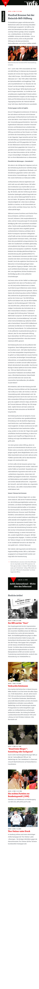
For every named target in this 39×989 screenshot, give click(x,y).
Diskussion (3, 16)
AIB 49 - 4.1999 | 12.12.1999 (15, 11)
